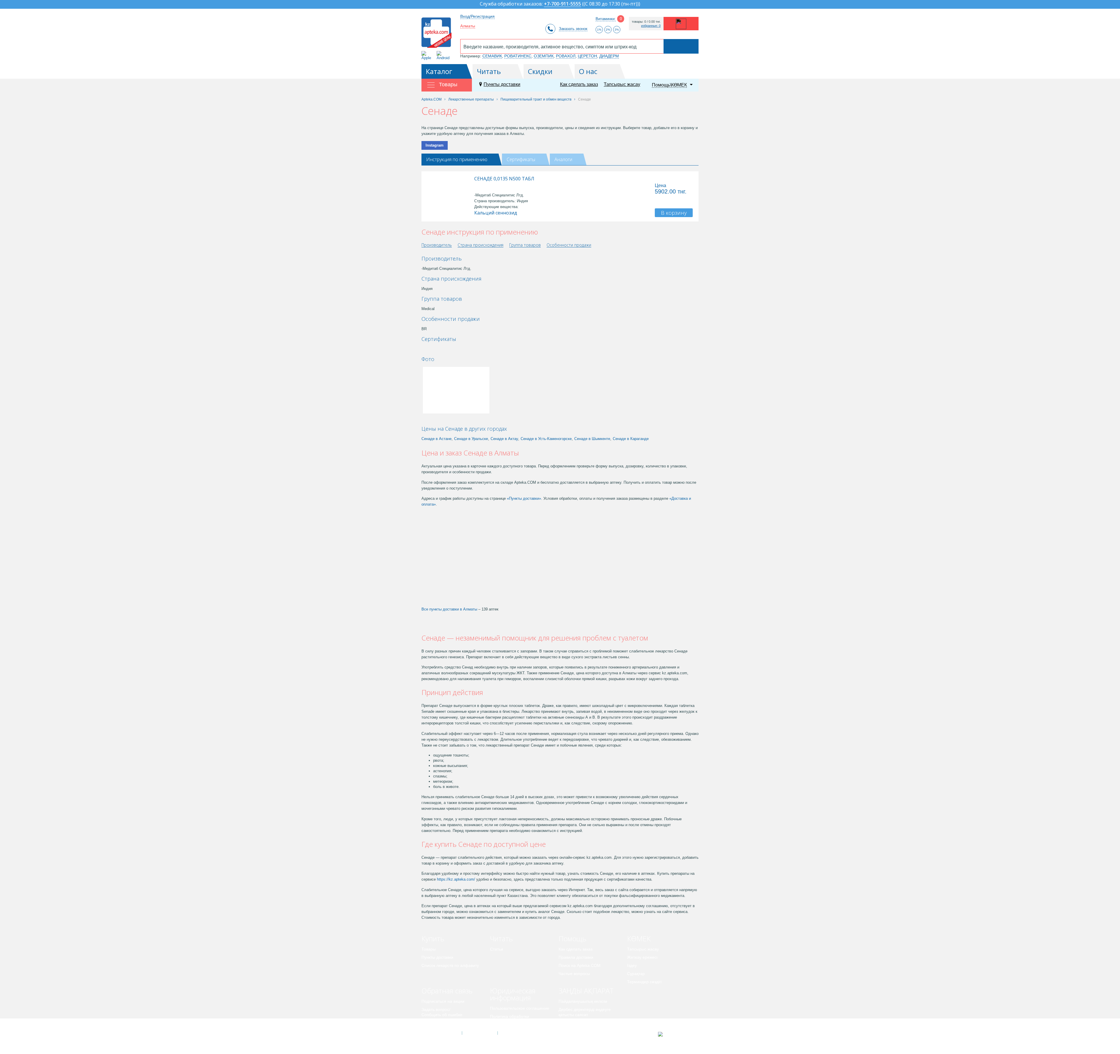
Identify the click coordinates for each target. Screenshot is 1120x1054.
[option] (441, 349)
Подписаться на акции (442, 1001)
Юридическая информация (513, 994)
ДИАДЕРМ (609, 56)
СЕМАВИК (492, 56)
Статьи (496, 949)
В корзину (674, 212)
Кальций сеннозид (495, 213)
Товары (428, 949)
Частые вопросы (574, 973)
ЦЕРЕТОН (587, 56)
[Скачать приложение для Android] (444, 55)
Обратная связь (447, 990)
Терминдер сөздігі (644, 981)
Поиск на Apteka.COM (580, 965)
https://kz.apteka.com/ (456, 879)
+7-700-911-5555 (562, 4)
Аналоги (563, 159)
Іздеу (632, 965)
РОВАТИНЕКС (517, 56)
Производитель (436, 245)
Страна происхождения (480, 245)
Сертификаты (521, 159)
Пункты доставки (502, 84)
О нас (588, 71)
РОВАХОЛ (565, 56)
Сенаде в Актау (504, 439)
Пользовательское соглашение (519, 1008)
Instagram (435, 145)
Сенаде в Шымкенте (592, 439)
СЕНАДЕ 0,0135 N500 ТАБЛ (504, 179)
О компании (479, 1033)
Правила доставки (576, 957)
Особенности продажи (569, 245)
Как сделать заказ (579, 84)
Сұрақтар (636, 973)
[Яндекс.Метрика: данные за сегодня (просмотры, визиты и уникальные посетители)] (675, 1034)
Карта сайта (515, 1033)
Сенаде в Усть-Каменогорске (546, 439)
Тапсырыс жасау (622, 84)
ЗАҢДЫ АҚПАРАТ (586, 990)
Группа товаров (525, 245)
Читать (489, 71)
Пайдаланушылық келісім (583, 1001)
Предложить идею (438, 1022)
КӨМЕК (639, 938)
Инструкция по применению (456, 159)
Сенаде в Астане (436, 439)
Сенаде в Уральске (471, 439)
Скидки (540, 71)
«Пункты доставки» (524, 498)
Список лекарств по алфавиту (450, 965)
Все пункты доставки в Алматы (449, 609)
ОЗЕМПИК (544, 56)
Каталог (439, 71)
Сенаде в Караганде (631, 439)
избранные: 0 (651, 25)
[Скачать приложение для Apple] (427, 55)
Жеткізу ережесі (642, 957)
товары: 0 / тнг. (646, 21)
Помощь (572, 938)
